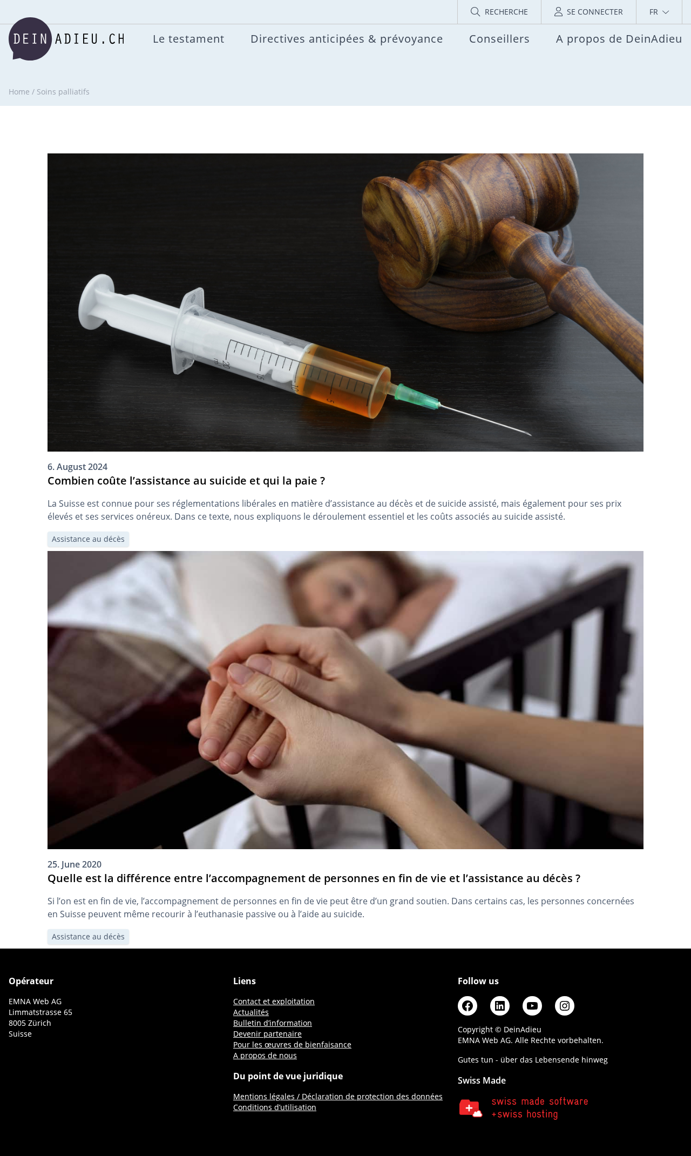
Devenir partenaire (267, 1034)
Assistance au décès (88, 539)
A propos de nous (265, 1055)
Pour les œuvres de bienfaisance (292, 1044)
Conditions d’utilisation (274, 1107)
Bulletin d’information (272, 1023)
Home (19, 91)
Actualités (251, 1012)
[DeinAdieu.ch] (66, 39)
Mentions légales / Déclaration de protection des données (338, 1096)
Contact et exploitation (274, 1001)
